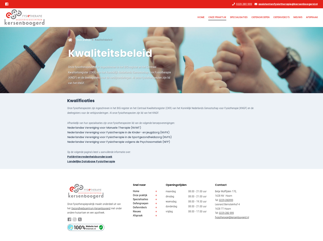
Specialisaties (238, 17)
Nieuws (297, 17)
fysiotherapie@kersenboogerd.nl (232, 217)
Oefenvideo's (281, 17)
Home (201, 17)
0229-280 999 (226, 213)
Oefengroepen (260, 17)
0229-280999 (226, 200)
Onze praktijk (217, 17)
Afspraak (312, 17)
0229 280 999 (244, 4)
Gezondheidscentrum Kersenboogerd (90, 208)
